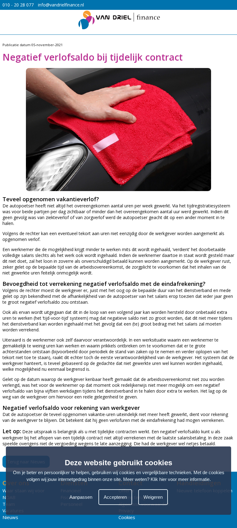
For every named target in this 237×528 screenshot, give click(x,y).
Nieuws (10, 517)
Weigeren (153, 497)
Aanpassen (80, 497)
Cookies (126, 517)
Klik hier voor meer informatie (180, 479)
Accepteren (115, 497)
